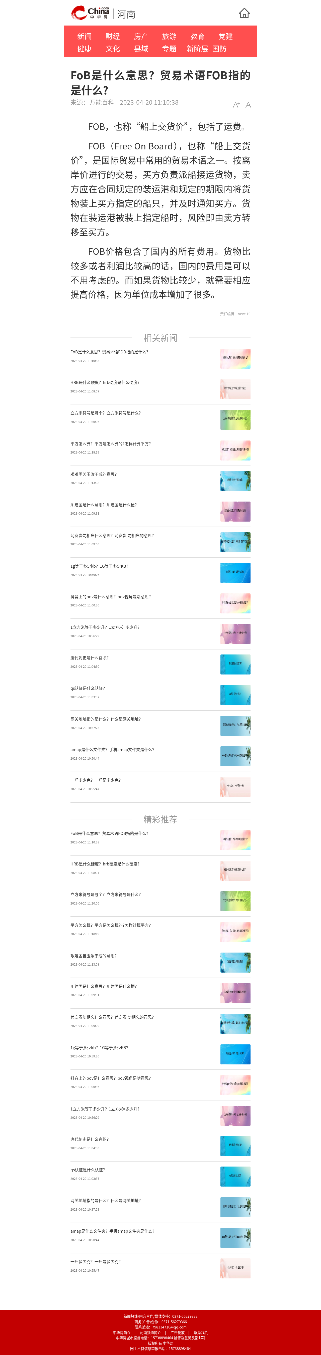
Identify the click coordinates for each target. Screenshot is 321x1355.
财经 (113, 36)
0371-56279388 (185, 1316)
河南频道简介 (150, 1332)
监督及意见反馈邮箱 (189, 1337)
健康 (84, 48)
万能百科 (101, 101)
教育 (197, 36)
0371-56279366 (174, 1321)
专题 (169, 48)
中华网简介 (121, 1332)
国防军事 (219, 54)
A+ (236, 105)
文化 (113, 48)
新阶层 (197, 48)
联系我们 (201, 1332)
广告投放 (178, 1332)
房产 (141, 36)
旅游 (169, 36)
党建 (225, 36)
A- (249, 105)
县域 (141, 48)
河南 (126, 14)
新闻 (84, 36)
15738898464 (162, 1337)
